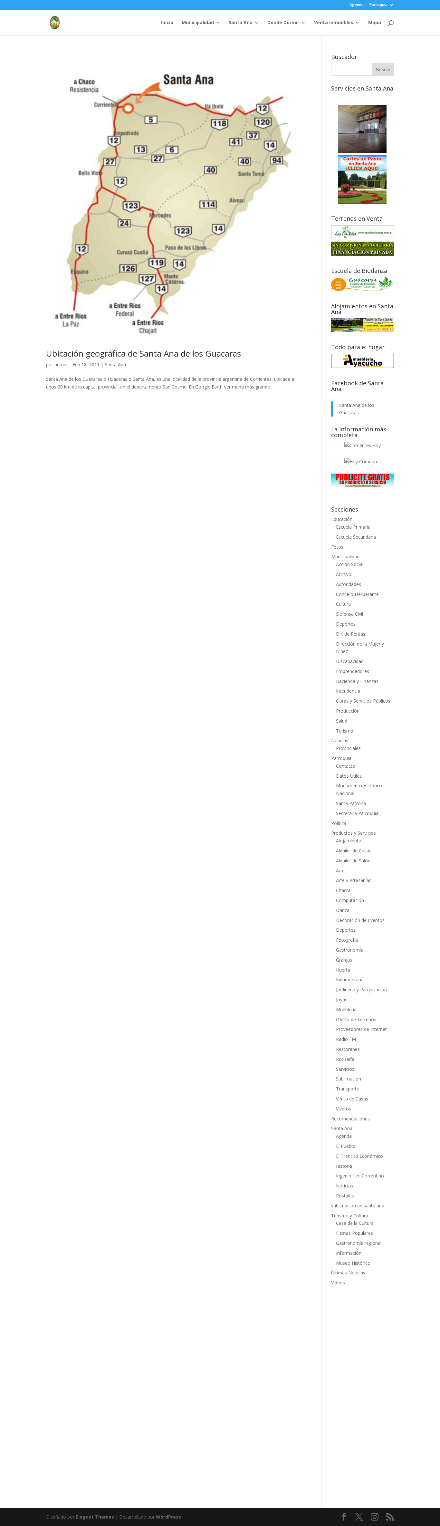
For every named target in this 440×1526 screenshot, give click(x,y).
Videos (338, 1283)
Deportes (346, 624)
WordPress (168, 1517)
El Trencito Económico (359, 1156)
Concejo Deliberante (357, 594)
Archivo (343, 574)
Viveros (343, 1109)
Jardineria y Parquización (361, 989)
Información (348, 1253)
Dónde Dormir (283, 22)
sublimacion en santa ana (357, 1206)
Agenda (356, 5)
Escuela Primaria (353, 527)
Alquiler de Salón (353, 861)
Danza (342, 910)
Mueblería (346, 1009)
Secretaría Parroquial (357, 813)
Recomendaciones (350, 1119)
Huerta (343, 970)
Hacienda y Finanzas (357, 681)
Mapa (374, 22)
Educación (341, 519)
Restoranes (348, 1049)
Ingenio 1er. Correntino (360, 1176)
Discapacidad (350, 661)
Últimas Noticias (348, 1273)
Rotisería (345, 1059)
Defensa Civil (349, 614)
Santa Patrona (351, 803)
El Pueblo (345, 1146)
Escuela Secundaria (356, 537)
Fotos (337, 547)
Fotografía (347, 940)
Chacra (343, 890)
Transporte (347, 1089)
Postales (345, 1196)
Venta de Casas (352, 1099)
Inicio (167, 22)
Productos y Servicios (353, 833)
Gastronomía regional (358, 1243)
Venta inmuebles (333, 22)
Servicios (345, 1069)
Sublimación (348, 1079)
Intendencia (348, 691)
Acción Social (349, 564)
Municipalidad (198, 22)
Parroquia (378, 5)
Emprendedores (352, 671)
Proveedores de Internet (361, 1029)
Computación (350, 900)
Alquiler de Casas (353, 851)
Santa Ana (241, 22)
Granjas (344, 960)
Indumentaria (350, 979)
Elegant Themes (95, 1517)
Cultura (343, 604)
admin (60, 364)
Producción (347, 711)
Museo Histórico (353, 1263)
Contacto (345, 766)
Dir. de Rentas (350, 634)
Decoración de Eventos (360, 920)
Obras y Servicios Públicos (363, 701)
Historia (344, 1166)
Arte (340, 871)
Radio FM (346, 1039)
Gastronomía (349, 950)
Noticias (339, 740)
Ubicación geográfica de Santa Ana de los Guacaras (143, 353)
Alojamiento (348, 841)
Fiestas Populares (354, 1233)
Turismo (344, 731)
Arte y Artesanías (353, 880)
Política (338, 823)
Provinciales (348, 748)
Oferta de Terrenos (356, 1019)
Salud (341, 721)
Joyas (341, 999)
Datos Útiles (349, 776)
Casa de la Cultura (355, 1223)
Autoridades (348, 584)
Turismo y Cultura (349, 1216)
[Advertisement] (362, 1393)
